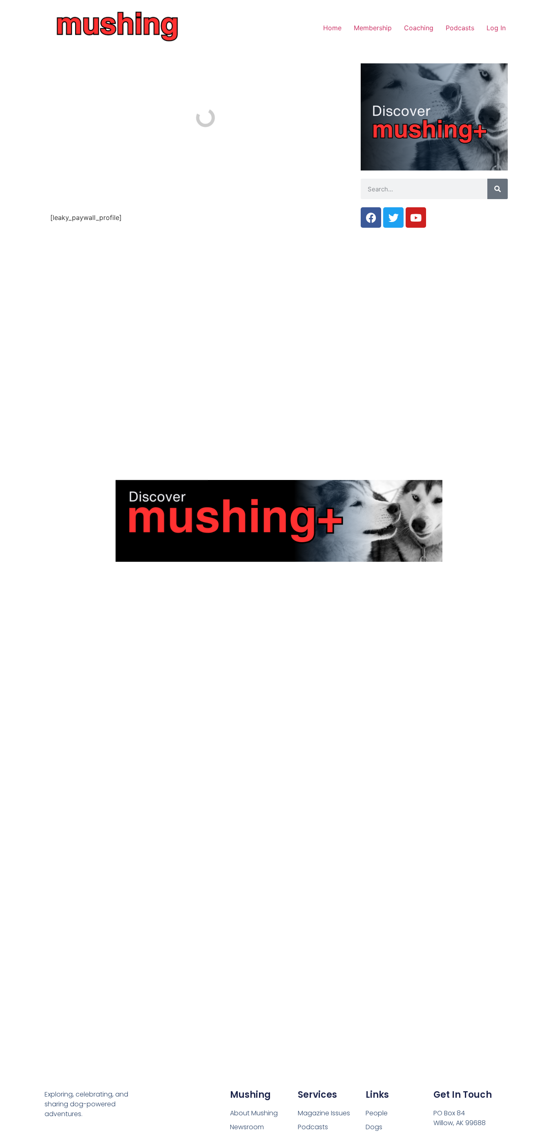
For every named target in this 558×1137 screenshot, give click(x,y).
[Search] (497, 189)
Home (332, 28)
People (377, 1113)
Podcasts (460, 28)
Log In (496, 28)
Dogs (374, 1127)
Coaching (418, 28)
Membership (373, 28)
